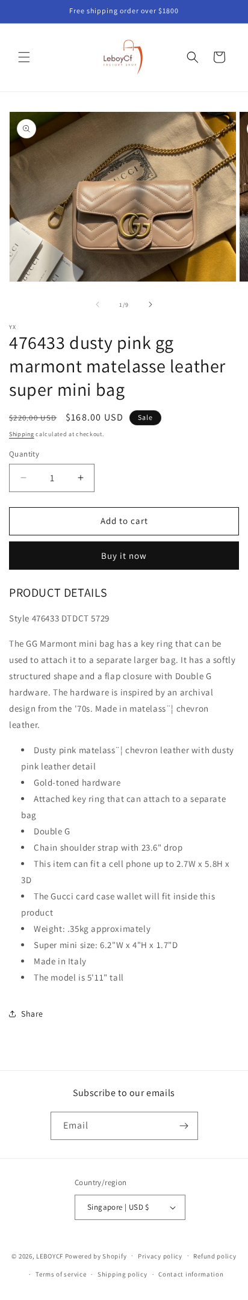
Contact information (190, 1274)
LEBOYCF (49, 1255)
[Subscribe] (184, 1126)
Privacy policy (160, 1256)
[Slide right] (150, 304)
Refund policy (214, 1256)
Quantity (24, 454)
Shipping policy (122, 1274)
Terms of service (61, 1274)
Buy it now (124, 555)
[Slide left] (97, 304)
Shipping (21, 434)
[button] (24, 57)
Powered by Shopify (96, 1255)
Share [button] (32, 1013)
